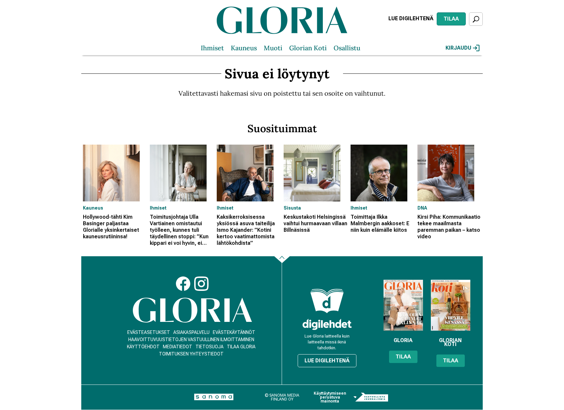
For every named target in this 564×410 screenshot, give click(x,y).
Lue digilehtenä (410, 18)
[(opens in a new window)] (327, 324)
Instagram (201, 283)
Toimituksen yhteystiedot (191, 353)
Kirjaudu (458, 48)
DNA (422, 208)
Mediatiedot (177, 346)
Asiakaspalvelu (191, 332)
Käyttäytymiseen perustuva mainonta (330, 397)
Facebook (183, 283)
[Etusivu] (192, 310)
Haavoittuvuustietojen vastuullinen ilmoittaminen (191, 339)
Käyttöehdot (143, 346)
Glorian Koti (308, 48)
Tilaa (451, 19)
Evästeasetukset (148, 332)
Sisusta (292, 208)
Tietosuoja (210, 346)
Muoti (273, 48)
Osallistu (347, 48)
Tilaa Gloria (241, 346)
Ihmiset (212, 48)
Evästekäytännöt (234, 332)
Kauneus (244, 48)
